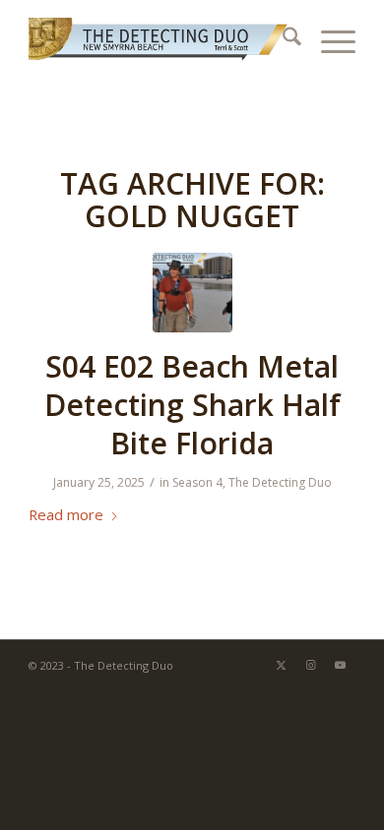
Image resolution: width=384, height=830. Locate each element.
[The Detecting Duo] (159, 39)
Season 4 (197, 482)
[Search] (282, 39)
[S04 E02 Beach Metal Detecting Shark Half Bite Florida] (192, 292)
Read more (66, 514)
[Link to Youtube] (340, 665)
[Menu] (328, 39)
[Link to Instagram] (311, 665)
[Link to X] (281, 665)
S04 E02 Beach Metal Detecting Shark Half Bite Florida (192, 404)
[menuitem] (282, 39)
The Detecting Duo (280, 482)
